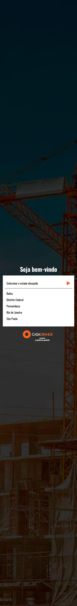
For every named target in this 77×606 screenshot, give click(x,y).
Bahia (10, 293)
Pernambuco (13, 306)
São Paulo (12, 318)
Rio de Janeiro (14, 312)
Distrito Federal (15, 300)
